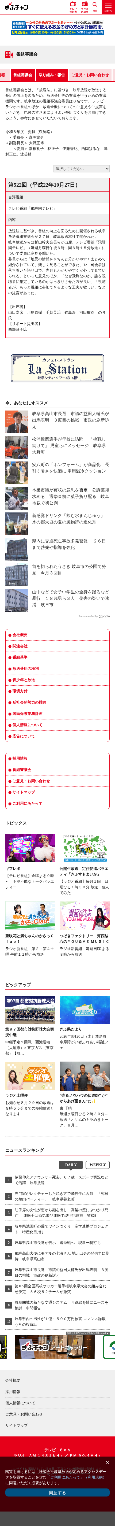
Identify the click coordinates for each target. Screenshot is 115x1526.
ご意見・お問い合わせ (90, 75)
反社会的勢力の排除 (29, 702)
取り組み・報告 (52, 75)
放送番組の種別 (26, 669)
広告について (24, 736)
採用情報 (20, 758)
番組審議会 (22, 75)
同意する (57, 1492)
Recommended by (88, 616)
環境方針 (20, 691)
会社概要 (20, 635)
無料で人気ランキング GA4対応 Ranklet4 (86, 1333)
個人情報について (28, 725)
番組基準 (20, 657)
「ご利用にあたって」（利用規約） (76, 1477)
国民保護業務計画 (28, 714)
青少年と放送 (24, 680)
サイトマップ (24, 792)
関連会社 (20, 646)
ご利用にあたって (28, 803)
